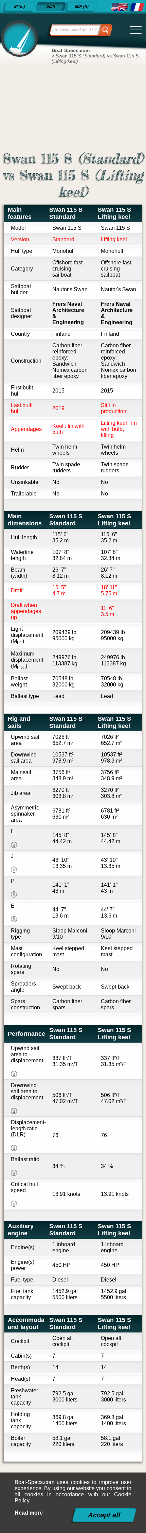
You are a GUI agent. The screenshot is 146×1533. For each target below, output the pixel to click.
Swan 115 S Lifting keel (114, 213)
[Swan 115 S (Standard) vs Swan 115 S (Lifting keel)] (119, 7)
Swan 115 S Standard (66, 213)
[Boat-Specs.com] (18, 38)
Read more (29, 1513)
